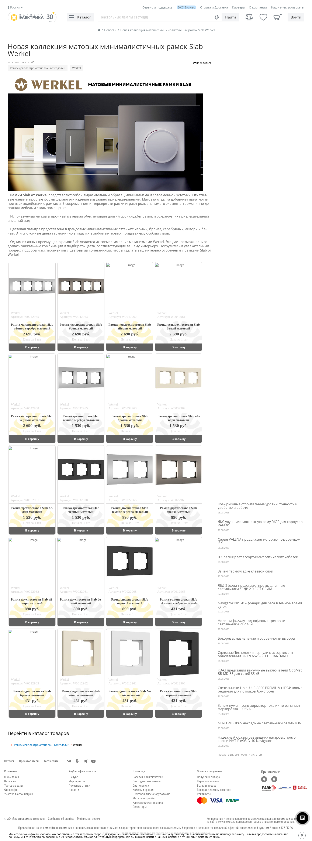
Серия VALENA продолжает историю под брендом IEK (259, 541)
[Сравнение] (249, 17)
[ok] (77, 761)
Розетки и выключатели (148, 777)
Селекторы (140, 806)
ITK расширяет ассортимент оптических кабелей (258, 557)
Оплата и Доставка (214, 7)
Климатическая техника (148, 802)
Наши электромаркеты (287, 7)
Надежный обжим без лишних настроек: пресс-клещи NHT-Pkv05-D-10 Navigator (257, 739)
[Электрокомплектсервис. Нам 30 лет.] (32, 21)
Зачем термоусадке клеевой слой (245, 571)
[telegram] (85, 761)
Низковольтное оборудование (151, 794)
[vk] (69, 761)
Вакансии (10, 781)
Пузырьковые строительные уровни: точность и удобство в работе (257, 506)
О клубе (73, 777)
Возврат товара (206, 785)
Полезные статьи (79, 785)
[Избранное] (263, 17)
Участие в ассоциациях (18, 794)
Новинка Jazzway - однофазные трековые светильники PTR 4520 (251, 622)
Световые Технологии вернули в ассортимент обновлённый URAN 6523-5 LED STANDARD (255, 654)
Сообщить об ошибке (61, 818)
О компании (258, 7)
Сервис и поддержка (157, 7)
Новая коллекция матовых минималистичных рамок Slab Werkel (167, 30)
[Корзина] (277, 17)
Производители (29, 761)
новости (244, 754)
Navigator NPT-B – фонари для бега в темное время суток (260, 605)
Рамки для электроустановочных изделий (37, 68)
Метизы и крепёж (144, 798)
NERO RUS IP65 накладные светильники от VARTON (259, 723)
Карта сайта (51, 761)
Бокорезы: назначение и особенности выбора (256, 638)
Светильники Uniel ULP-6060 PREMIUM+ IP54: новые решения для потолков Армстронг (260, 690)
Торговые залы (13, 785)
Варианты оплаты (208, 781)
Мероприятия (77, 781)
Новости (110, 30)
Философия (11, 790)
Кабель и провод (143, 790)
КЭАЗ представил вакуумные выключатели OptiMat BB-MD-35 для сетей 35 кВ (260, 672)
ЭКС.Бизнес (186, 7)
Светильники (141, 785)
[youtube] (93, 761)
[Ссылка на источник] (32, 62)
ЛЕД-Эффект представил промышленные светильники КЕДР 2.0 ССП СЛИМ (251, 587)
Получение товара (208, 777)
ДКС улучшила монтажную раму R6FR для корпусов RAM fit (260, 523)
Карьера (238, 7)
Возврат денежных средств (214, 790)
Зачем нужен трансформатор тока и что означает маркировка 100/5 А (259, 707)
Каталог (9, 761)
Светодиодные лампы (147, 781)
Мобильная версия (89, 818)
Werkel (76, 68)
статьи (257, 754)
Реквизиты (204, 794)
